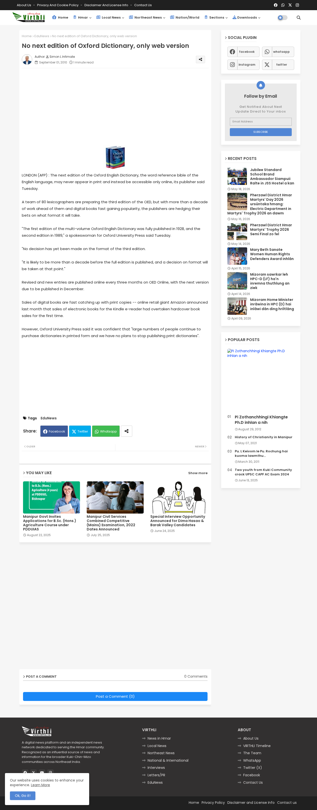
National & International (168, 760)
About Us (24, 5)
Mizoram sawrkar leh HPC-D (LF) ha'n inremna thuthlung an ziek (270, 281)
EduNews (41, 36)
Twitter (83, 431)
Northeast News (148, 17)
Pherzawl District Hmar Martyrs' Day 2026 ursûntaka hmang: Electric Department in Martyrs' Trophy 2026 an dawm (259, 204)
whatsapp (281, 52)
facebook (247, 52)
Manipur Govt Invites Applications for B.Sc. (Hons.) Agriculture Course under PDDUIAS (49, 523)
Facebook (57, 431)
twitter (281, 64)
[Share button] (126, 431)
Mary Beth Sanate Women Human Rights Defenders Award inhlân (272, 254)
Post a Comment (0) (115, 696)
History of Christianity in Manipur (263, 437)
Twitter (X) (252, 767)
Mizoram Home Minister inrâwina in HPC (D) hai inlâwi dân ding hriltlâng (272, 304)
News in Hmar (159, 738)
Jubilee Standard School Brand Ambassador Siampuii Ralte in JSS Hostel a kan (272, 177)
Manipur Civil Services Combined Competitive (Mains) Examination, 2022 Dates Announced (111, 523)
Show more (198, 473)
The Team (252, 753)
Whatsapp (108, 431)
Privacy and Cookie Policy (58, 5)
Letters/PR (156, 775)
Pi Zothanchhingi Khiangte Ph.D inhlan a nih (261, 419)
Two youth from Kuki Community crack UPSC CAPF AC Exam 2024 (263, 472)
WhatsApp (252, 760)
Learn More (40, 784)
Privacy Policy (213, 802)
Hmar (82, 17)
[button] (299, 18)
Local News (111, 17)
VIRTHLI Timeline (257, 745)
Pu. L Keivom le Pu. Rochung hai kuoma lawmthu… (261, 453)
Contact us (143, 5)
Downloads (247, 17)
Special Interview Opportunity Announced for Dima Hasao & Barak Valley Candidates (177, 521)
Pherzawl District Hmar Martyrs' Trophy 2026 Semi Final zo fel (271, 229)
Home (62, 17)
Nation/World (187, 17)
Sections (216, 17)
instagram (246, 64)
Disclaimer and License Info (106, 5)
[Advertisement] (120, 106)
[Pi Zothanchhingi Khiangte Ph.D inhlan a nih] (260, 380)
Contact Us (253, 782)
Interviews (156, 767)
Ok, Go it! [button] (22, 795)
